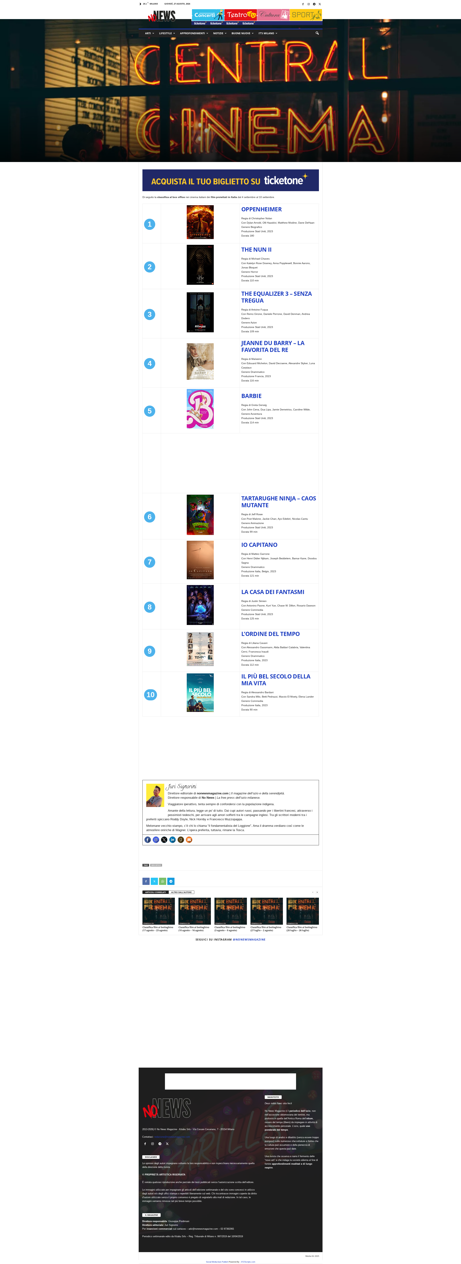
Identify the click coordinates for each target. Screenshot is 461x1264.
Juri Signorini (151, 145)
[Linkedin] (172, 839)
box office (156, 865)
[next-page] (317, 892)
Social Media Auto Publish (217, 1262)
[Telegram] (314, 4)
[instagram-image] (169, 974)
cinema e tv (155, 121)
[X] (320, 4)
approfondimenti (192, 33)
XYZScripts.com (248, 1262)
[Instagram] (308, 4)
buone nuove (241, 33)
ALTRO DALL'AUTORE (181, 892)
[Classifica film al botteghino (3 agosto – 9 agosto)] (230, 911)
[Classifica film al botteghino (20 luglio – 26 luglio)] (303, 911)
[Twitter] (164, 839)
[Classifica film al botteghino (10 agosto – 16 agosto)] (194, 911)
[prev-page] (313, 892)
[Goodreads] (181, 839)
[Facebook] (303, 4)
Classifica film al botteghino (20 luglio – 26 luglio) (302, 929)
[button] (317, 33)
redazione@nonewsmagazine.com (172, 1136)
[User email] (189, 839)
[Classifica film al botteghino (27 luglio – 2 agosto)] (266, 911)
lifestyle (165, 33)
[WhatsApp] (162, 881)
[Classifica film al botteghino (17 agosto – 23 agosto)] (158, 911)
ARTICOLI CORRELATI (155, 892)
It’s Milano (266, 33)
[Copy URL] (179, 881)
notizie (218, 33)
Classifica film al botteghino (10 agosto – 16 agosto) (193, 929)
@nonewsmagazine (249, 939)
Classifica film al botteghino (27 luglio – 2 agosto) (265, 929)
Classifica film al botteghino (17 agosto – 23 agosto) (157, 929)
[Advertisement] (239, 463)
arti (148, 33)
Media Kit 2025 (312, 1256)
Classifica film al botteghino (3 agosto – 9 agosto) (229, 929)
